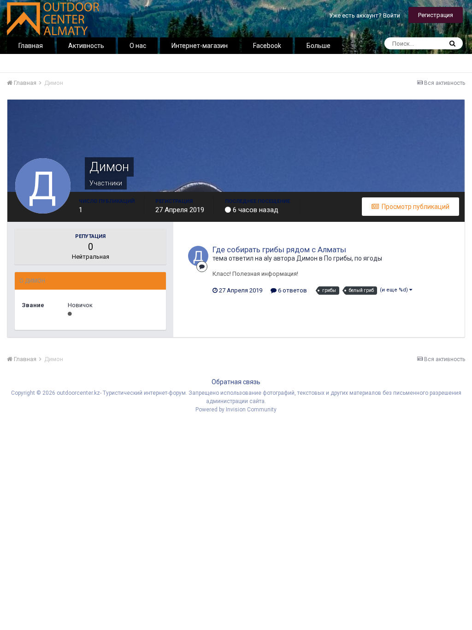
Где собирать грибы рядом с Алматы (279, 249)
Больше (318, 45)
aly (268, 258)
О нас (138, 45)
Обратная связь (236, 382)
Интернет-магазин (199, 45)
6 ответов (292, 290)
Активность (86, 45)
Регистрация (435, 15)
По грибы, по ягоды (353, 258)
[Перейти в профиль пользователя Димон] (198, 256)
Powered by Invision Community (236, 409)
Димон (307, 258)
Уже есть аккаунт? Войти (364, 15)
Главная (30, 45)
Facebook (267, 45)
